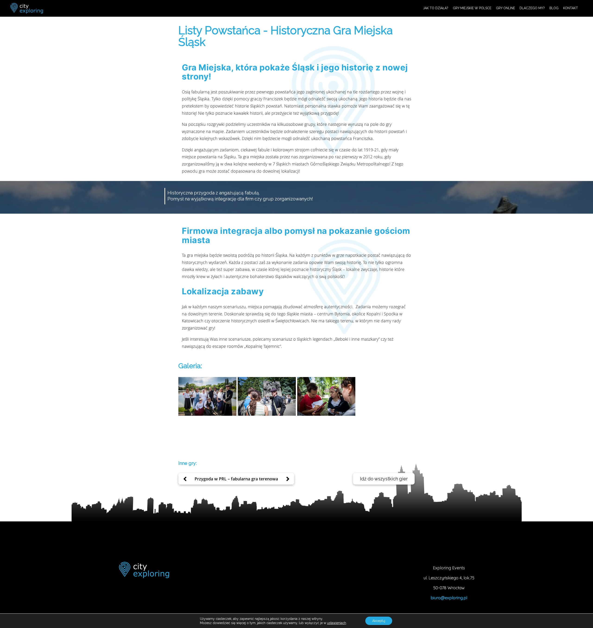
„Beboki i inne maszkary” (357, 339)
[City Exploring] (26, 8)
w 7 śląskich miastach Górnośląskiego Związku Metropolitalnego (328, 164)
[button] (384, 479)
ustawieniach (336, 623)
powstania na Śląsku (216, 156)
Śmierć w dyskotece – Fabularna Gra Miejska (236, 478)
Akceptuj (378, 621)
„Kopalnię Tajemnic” (262, 346)
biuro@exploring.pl (449, 597)
